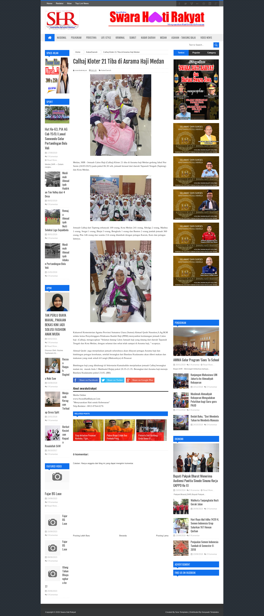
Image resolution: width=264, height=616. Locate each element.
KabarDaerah (106, 70)
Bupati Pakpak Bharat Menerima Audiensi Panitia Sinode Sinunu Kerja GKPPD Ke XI (195, 481)
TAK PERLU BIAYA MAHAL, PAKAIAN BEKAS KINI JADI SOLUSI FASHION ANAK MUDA (55, 324)
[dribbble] (204, 4)
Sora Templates (181, 612)
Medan (163, 37)
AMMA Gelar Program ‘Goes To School (196, 359)
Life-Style (106, 37)
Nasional (61, 37)
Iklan (69, 3)
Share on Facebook (88, 380)
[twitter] (185, 4)
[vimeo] (192, 4)
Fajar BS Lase (53, 493)
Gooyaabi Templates (210, 612)
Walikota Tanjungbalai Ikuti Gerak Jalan (205, 502)
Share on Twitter (115, 380)
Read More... (53, 160)
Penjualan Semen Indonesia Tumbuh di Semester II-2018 (204, 545)
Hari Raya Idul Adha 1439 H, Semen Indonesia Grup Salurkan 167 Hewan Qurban (205, 525)
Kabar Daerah (148, 37)
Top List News (82, 3)
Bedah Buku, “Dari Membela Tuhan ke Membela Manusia (205, 418)
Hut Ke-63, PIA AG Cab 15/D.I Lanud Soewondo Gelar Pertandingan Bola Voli (56, 138)
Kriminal (120, 37)
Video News (206, 37)
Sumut (132, 37)
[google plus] (216, 4)
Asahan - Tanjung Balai (183, 37)
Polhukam (76, 37)
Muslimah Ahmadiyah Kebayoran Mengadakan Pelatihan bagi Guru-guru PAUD (204, 399)
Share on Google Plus (142, 380)
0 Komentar (53, 156)
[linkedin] (210, 4)
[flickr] (198, 4)
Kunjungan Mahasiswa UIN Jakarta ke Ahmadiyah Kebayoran (204, 378)
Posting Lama (162, 536)
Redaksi (59, 3)
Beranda (123, 536)
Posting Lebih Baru (81, 536)
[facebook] (179, 4)
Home (49, 3)
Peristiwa (91, 37)
